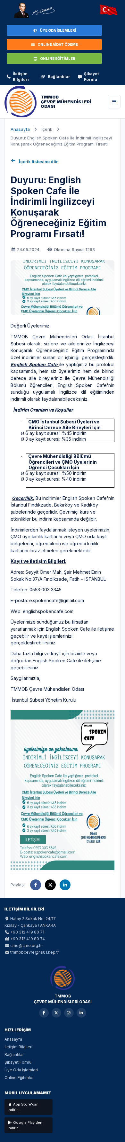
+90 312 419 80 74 (27, 938)
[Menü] (114, 101)
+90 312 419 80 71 (27, 932)
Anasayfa (20, 129)
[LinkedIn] (81, 1013)
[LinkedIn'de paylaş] (65, 884)
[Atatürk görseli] (34, 10)
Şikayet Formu (91, 76)
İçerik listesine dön (39, 161)
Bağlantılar (59, 76)
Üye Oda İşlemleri (21, 1069)
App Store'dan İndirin (23, 1107)
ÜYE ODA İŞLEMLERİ (58, 30)
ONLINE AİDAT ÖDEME (58, 44)
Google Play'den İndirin (25, 1125)
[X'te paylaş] (50, 884)
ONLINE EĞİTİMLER (57, 58)
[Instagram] (69, 1013)
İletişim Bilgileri (21, 76)
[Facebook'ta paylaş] (35, 884)
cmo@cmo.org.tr (26, 945)
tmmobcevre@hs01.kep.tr (34, 952)
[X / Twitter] (56, 1013)
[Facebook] (44, 1013)
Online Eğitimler (19, 1077)
